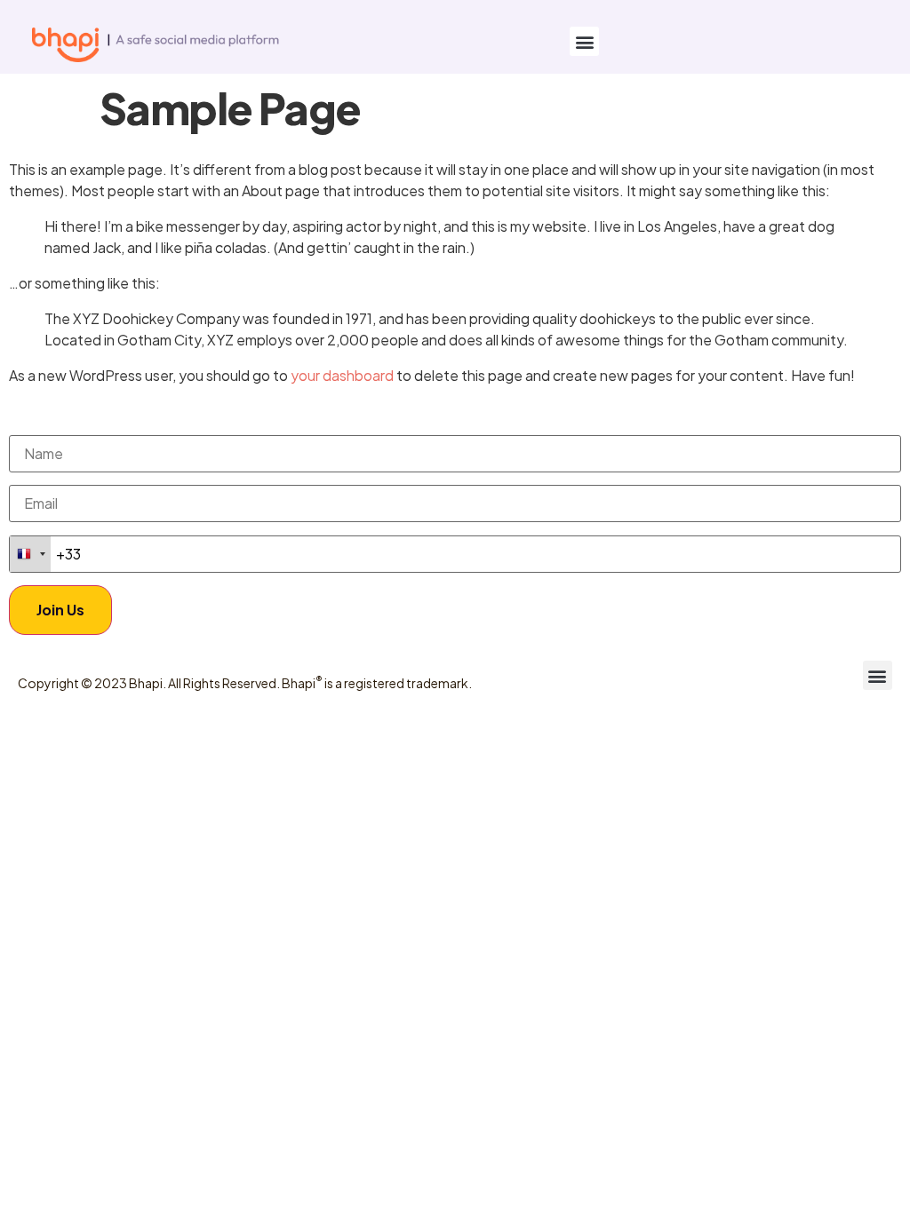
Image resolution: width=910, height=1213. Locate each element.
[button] (584, 41)
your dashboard (342, 375)
